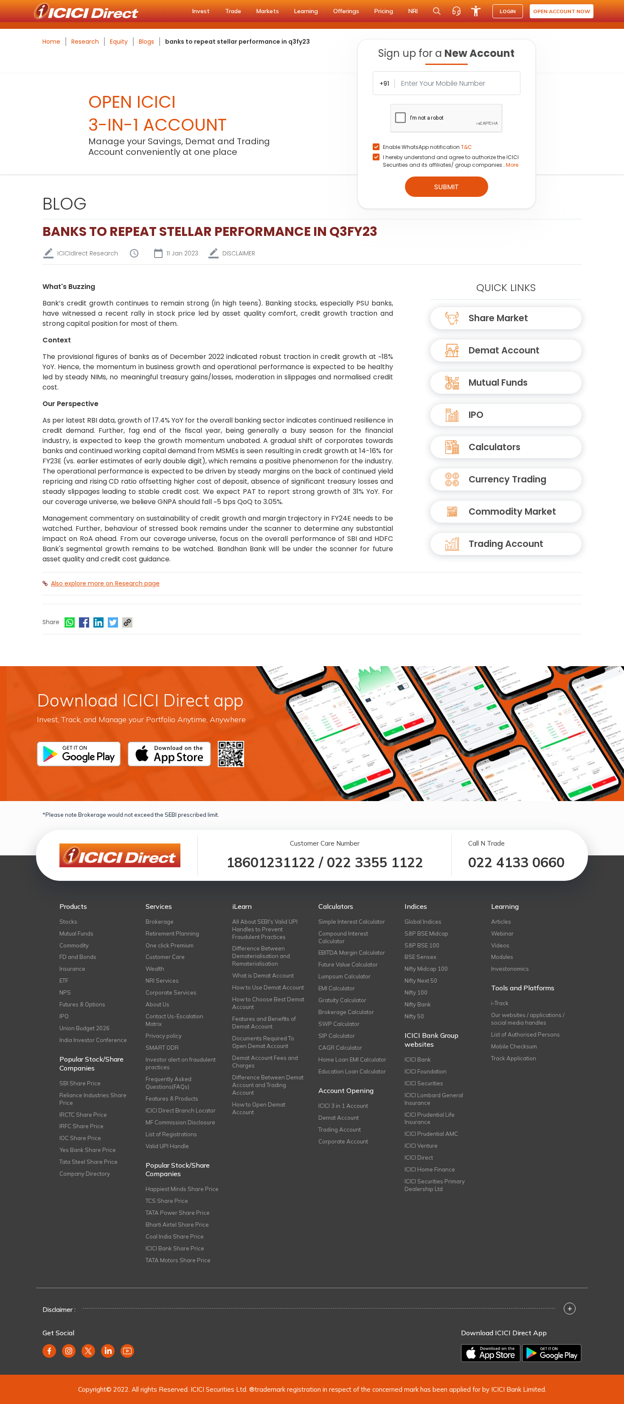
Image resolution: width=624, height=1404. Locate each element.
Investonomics (510, 968)
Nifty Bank (418, 1004)
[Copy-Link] (127, 622)
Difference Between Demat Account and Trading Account (268, 1085)
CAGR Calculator (340, 1047)
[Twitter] (113, 622)
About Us (157, 1004)
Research (85, 41)
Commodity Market (512, 511)
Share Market (498, 318)
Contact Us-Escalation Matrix (174, 1020)
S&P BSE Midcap (426, 933)
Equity (119, 41)
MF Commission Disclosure (180, 1122)
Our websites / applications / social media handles (528, 1019)
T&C (466, 147)
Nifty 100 (416, 992)
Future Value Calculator (348, 964)
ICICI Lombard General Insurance (434, 1099)
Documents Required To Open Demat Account (263, 1042)
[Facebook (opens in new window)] (49, 1351)
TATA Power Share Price (178, 1212)
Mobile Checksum (514, 1046)
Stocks (68, 921)
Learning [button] (306, 11)
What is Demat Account (263, 975)
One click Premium (170, 945)
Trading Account (506, 544)
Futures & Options (82, 1004)
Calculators (494, 447)
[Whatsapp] (70, 622)
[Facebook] (84, 622)
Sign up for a (446, 53)
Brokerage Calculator (346, 1012)
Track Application (513, 1058)
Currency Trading (507, 479)
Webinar (502, 933)
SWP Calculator (339, 1023)
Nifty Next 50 (421, 980)
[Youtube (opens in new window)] (127, 1351)
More (512, 164)
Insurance (72, 968)
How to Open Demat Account (258, 1108)
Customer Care (165, 956)
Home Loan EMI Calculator (352, 1059)
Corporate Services (171, 992)
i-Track (500, 1003)
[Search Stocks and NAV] (436, 11)
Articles (501, 921)
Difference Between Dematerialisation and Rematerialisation (261, 956)
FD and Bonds (77, 956)
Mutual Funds (498, 382)
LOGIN (508, 11)
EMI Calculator (336, 988)
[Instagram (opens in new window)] (69, 1351)
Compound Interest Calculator (343, 937)
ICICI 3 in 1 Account (343, 1105)
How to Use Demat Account (268, 987)
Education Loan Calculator (352, 1071)
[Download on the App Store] (490, 1353)
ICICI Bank (418, 1059)
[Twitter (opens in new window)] (88, 1351)
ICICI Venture (421, 1145)
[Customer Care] (456, 11)
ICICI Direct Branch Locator (181, 1110)
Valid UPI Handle (167, 1146)
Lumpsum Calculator (344, 976)
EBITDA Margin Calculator (351, 952)
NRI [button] (413, 11)
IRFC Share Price (81, 1126)
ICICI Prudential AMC (431, 1133)
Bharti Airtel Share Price (177, 1224)
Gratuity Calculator (342, 1000)
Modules (502, 956)
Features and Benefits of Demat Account (264, 1022)
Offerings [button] (346, 11)
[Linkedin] (98, 622)
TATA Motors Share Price (178, 1260)
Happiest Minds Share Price (182, 1188)
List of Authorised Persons (525, 1034)
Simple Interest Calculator (351, 921)
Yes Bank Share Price (87, 1149)
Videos (500, 945)
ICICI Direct (419, 1157)
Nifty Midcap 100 (426, 968)
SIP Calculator (336, 1035)
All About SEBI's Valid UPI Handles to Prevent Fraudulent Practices (265, 929)
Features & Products (172, 1098)
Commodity (74, 945)
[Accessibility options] (475, 11)
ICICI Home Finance (430, 1169)
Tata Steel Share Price (88, 1161)
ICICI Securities (424, 1083)
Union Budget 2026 (84, 1028)
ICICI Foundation (426, 1071)
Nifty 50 (414, 1016)
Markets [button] (267, 11)
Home (51, 41)
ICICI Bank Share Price (175, 1248)
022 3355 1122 (375, 862)
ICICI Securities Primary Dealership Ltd (435, 1185)
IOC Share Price (80, 1138)
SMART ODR (162, 1047)
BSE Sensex (420, 956)
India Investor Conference (93, 1040)
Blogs (146, 41)
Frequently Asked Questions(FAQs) (168, 1083)
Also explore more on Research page (105, 583)
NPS (65, 992)
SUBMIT (446, 187)
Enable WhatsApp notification (427, 147)
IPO (476, 415)
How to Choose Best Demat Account (268, 1003)
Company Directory (84, 1173)
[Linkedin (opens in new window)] (108, 1351)
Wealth (155, 968)
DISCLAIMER (238, 253)
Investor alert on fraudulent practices (181, 1063)
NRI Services (162, 980)
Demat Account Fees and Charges (265, 1061)
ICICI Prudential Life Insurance (430, 1118)
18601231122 (270, 862)
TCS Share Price (167, 1200)
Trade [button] (233, 11)
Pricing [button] (383, 11)
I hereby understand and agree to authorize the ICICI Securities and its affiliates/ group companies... (451, 161)
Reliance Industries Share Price (92, 1099)
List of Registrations (171, 1134)
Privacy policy (164, 1035)
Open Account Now (561, 11)
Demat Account (504, 350)
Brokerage (160, 921)
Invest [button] (201, 11)
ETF (63, 980)
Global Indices (423, 921)
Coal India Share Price (175, 1236)
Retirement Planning (172, 933)
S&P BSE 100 (422, 945)
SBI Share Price (80, 1083)
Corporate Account (343, 1141)
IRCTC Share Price (83, 1114)
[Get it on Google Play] (552, 1353)
